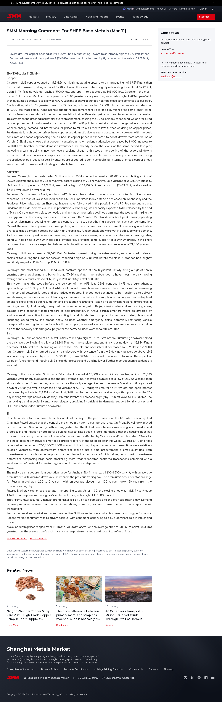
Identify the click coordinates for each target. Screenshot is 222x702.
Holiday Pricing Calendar (108, 669)
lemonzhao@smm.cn (172, 53)
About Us (161, 8)
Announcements (145, 8)
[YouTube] (213, 678)
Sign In (203, 8)
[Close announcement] (213, 3)
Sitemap (169, 669)
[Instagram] (185, 678)
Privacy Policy (49, 669)
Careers (173, 8)
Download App (187, 8)
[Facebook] (206, 678)
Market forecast (17, 538)
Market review (38, 538)
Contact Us (136, 669)
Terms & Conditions (76, 669)
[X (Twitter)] (192, 678)
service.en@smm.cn (171, 76)
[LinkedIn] (199, 678)
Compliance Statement (21, 669)
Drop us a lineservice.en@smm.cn (48, 677)
